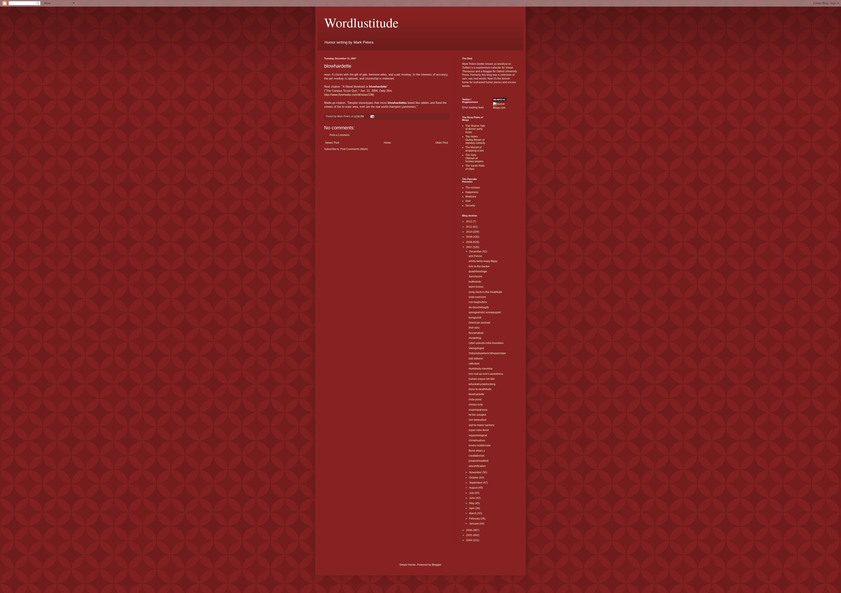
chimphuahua (477, 440)
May (472, 503)
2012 (469, 221)
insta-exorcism (477, 297)
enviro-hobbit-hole (480, 445)
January (474, 523)
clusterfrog (475, 338)
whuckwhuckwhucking (482, 384)
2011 (469, 226)
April (472, 508)
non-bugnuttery (478, 302)
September (476, 482)
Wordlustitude (361, 22)
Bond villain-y (477, 450)
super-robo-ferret (479, 430)
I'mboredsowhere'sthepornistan (487, 353)
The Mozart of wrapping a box (474, 149)
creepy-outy (476, 404)
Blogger (436, 564)
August (473, 487)
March (473, 513)
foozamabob (476, 332)
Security (470, 205)
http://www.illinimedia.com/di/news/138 (348, 94)
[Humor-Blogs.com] (505, 107)
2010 (469, 231)
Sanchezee (475, 276)
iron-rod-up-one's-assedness (486, 373)
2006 (469, 530)
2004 (469, 540)
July (472, 492)
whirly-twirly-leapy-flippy (483, 261)
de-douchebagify (479, 307)
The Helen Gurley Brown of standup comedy (475, 139)
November (475, 472)
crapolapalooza (478, 409)
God (467, 200)
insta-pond (475, 399)
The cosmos (472, 187)
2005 (469, 535)
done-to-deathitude (480, 389)
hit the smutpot (477, 414)
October (474, 477)
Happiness (471, 192)
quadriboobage (478, 271)
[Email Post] (372, 116)
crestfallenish (476, 455)
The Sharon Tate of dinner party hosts (475, 129)
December (475, 251)
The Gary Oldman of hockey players (474, 158)
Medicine (470, 196)
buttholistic (475, 281)
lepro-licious (476, 286)
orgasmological (478, 435)
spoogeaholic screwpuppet (485, 312)
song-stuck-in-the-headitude (485, 292)
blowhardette (476, 394)
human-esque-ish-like (482, 378)
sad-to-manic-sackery (481, 425)
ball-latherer (476, 358)
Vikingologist (476, 348)
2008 (469, 242)
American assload (479, 322)
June (472, 498)
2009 (469, 236)
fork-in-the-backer (479, 266)
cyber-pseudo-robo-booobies (486, 343)
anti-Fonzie (475, 256)
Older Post (441, 142)
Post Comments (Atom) (354, 149)
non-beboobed (477, 419)
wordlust (502, 63)
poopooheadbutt (478, 460)
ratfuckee (474, 363)
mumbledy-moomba (481, 368)
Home (387, 142)
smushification (477, 466)
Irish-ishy (474, 327)
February (475, 518)
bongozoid (475, 317)
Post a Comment (339, 135)
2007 (469, 247)
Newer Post (332, 142)
